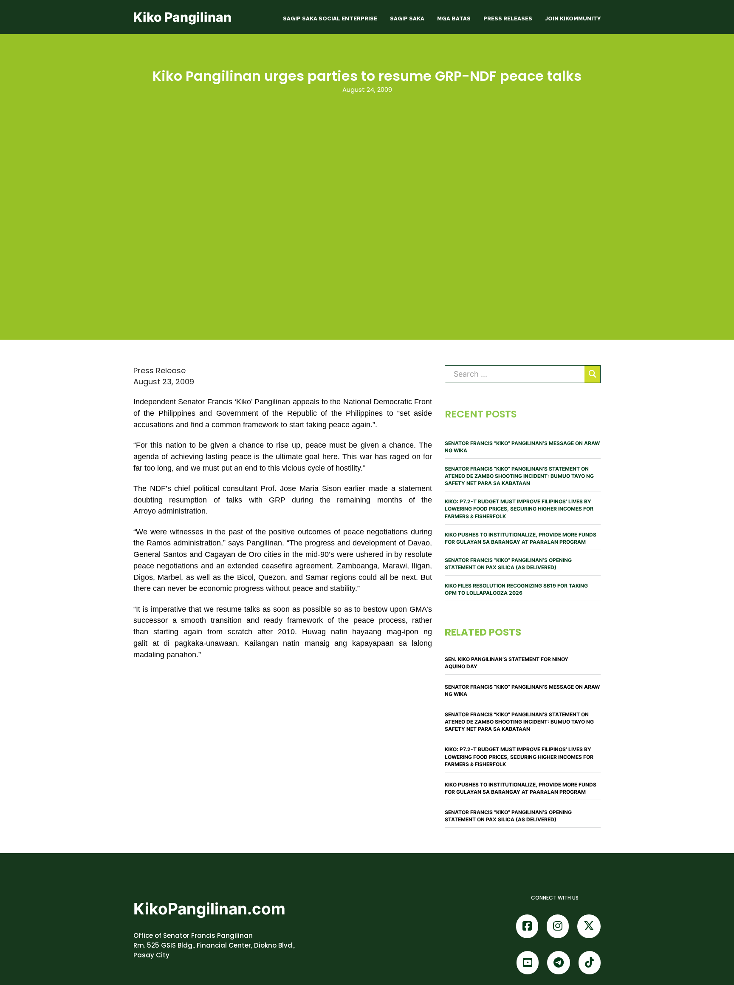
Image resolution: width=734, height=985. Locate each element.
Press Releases (507, 18)
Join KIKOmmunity (573, 18)
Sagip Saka (407, 18)
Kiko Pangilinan (182, 17)
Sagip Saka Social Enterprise (330, 18)
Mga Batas (454, 18)
